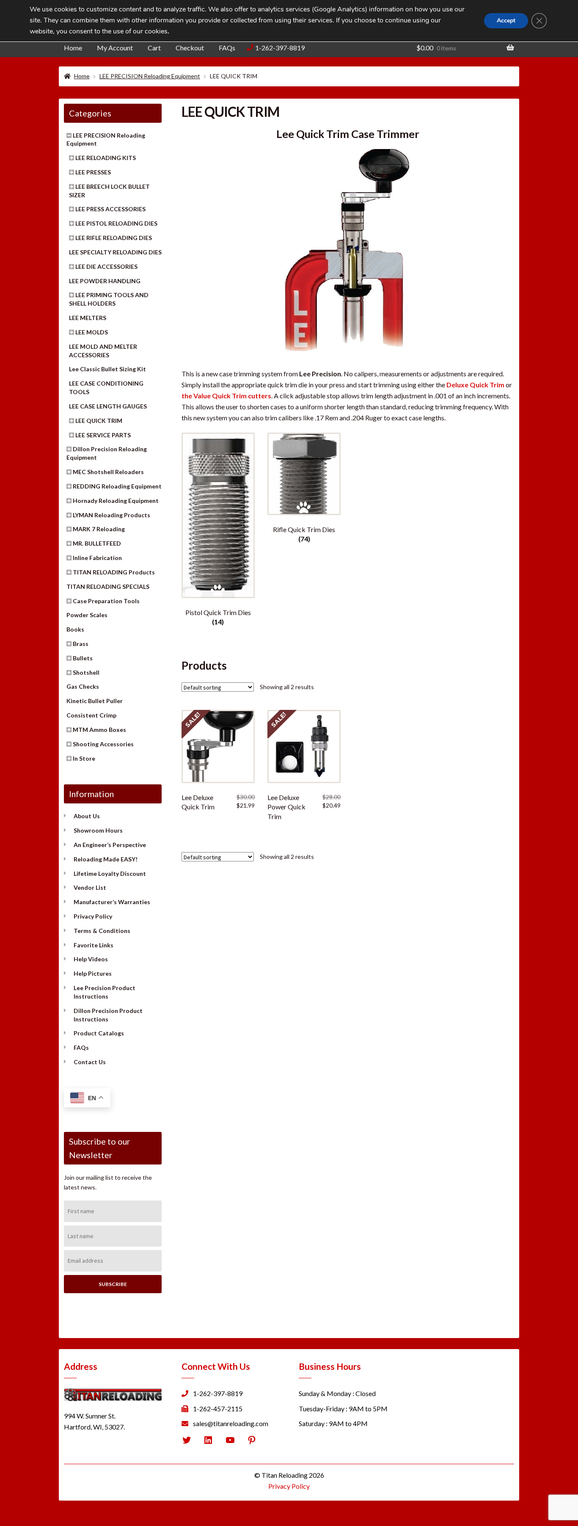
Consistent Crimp (91, 715)
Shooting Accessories (103, 744)
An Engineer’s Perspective (110, 844)
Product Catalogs (99, 1033)
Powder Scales (86, 614)
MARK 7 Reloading (99, 529)
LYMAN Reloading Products (111, 515)
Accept (506, 21)
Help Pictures (93, 973)
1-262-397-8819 (280, 48)
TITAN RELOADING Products (114, 572)
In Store (84, 758)
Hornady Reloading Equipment (116, 500)
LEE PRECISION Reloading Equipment (149, 76)
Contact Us (90, 1061)
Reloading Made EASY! (106, 859)
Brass (80, 643)
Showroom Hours (98, 830)
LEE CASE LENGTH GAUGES (108, 406)
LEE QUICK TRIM (98, 420)
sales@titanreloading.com (230, 1423)
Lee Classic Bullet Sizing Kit (107, 369)
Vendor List (90, 887)
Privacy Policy (93, 916)
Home (73, 48)
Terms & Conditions (102, 930)
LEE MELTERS (87, 317)
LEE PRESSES (93, 172)
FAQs (227, 48)
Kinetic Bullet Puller (94, 700)
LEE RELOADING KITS (105, 157)
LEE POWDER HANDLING (104, 280)
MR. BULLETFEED (97, 543)
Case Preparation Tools (106, 600)
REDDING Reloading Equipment (117, 486)
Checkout (190, 48)
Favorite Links (93, 945)
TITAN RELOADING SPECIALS (107, 586)
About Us (87, 816)
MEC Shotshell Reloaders (108, 471)
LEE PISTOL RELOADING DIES (116, 223)
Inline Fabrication (97, 557)
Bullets (83, 658)
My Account (115, 48)
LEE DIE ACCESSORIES (106, 266)
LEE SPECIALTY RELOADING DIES (115, 252)
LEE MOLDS (91, 332)
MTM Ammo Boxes (99, 729)
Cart (154, 48)
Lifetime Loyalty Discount (110, 873)
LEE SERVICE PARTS (103, 435)
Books (75, 629)
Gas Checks (82, 686)
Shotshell (86, 672)
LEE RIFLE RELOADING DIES (113, 237)
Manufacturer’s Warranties (112, 901)
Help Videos (91, 959)
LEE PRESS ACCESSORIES (110, 208)
